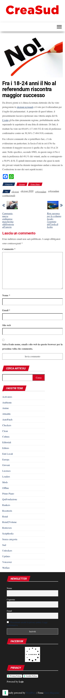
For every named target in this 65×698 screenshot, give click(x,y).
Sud (4, 544)
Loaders (6, 476)
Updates (6, 556)
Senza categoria (9, 539)
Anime (5, 408)
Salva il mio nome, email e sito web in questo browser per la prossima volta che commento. (32, 346)
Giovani (22, 184)
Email (6, 310)
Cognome (11, 599)
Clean (5, 431)
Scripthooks (8, 533)
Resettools (7, 510)
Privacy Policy (15, 676)
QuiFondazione (9, 499)
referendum (40, 191)
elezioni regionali (25, 107)
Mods (5, 482)
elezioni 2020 (27, 191)
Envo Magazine (51, 692)
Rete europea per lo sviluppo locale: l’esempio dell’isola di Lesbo (54, 220)
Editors (5, 448)
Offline (5, 488)
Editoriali (6, 442)
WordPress (31, 692)
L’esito (5, 120)
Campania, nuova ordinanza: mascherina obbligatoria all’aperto (8, 220)
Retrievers (7, 527)
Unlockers (7, 550)
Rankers (6, 505)
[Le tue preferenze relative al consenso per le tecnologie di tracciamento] (5, 693)
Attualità (6, 413)
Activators (7, 396)
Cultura (5, 436)
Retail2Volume (9, 522)
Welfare (6, 567)
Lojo (21, 681)
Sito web (6, 325)
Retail (5, 516)
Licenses (6, 470)
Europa (5, 459)
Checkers (6, 425)
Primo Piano (35, 184)
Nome (6, 295)
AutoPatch (7, 419)
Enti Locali (7, 453)
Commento (8, 249)
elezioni (15, 191)
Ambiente (7, 402)
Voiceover (7, 562)
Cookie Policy (31, 676)
